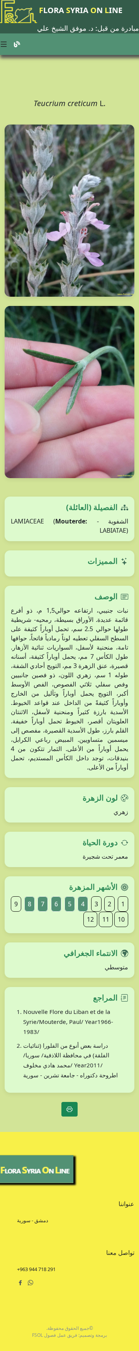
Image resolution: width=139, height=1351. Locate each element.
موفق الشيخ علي (61, 28)
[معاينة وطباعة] (69, 1109)
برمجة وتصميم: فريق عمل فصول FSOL (69, 1335)
